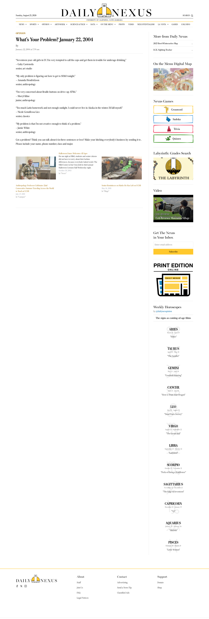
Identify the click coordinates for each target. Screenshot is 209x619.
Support (162, 576)
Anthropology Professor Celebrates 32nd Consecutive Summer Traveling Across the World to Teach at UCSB (35, 188)
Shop (159, 587)
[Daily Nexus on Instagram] (25, 586)
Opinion (45, 24)
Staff (79, 582)
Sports (33, 24)
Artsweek (60, 24)
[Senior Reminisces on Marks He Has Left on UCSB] (122, 168)
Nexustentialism (146, 24)
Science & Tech (77, 24)
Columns (185, 24)
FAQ (78, 593)
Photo (122, 24)
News (21, 24)
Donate (160, 582)
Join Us (80, 587)
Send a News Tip (124, 587)
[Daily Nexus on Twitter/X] (21, 586)
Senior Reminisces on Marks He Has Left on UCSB (121, 185)
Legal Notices (82, 598)
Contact (122, 576)
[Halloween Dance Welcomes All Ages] (80, 163)
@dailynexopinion (164, 311)
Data (93, 24)
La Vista (162, 24)
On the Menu (107, 24)
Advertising (122, 582)
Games (175, 24)
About (80, 576)
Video (131, 24)
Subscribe (173, 251)
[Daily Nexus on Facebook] (17, 586)
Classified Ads (123, 593)
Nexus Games (163, 101)
